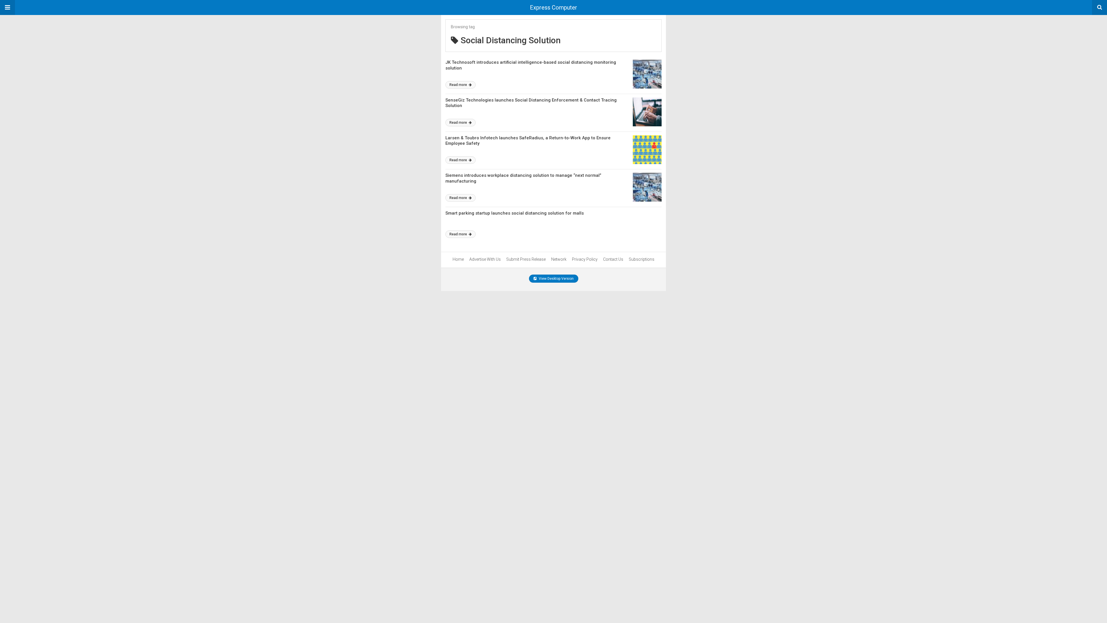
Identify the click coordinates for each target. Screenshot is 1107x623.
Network (558, 259)
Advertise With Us (485, 259)
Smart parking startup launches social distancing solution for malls (514, 213)
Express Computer (553, 7)
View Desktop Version (556, 279)
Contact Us (613, 259)
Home (458, 259)
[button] (7, 7)
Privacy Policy (585, 259)
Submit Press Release (526, 259)
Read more (458, 85)
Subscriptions (641, 259)
